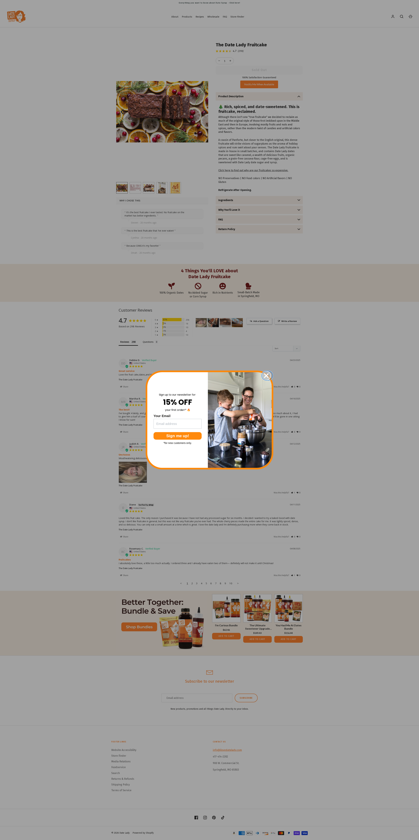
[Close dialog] (268, 375)
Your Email (162, 416)
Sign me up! (177, 436)
